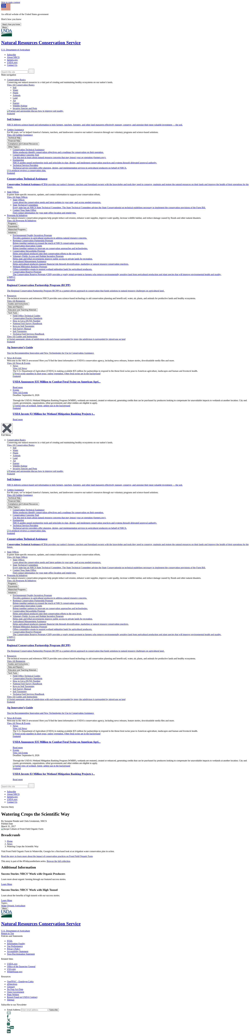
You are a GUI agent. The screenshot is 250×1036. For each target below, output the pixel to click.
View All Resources (16, 301)
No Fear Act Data (15, 989)
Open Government (15, 992)
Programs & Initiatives (17, 215)
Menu (4, 27)
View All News (20, 368)
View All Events (20, 392)
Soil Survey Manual (22, 328)
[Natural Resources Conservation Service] (125, 33)
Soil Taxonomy (20, 331)
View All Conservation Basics (20, 85)
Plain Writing (13, 994)
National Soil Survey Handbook (27, 323)
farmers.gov (12, 60)
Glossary (11, 986)
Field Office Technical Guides (26, 315)
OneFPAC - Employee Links (20, 981)
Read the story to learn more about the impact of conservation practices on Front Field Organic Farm (47, 856)
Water (4, 905)
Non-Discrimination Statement (21, 954)
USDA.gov (12, 62)
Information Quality (16, 943)
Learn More (6, 884)
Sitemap (10, 1000)
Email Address (13, 1009)
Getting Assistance (15, 129)
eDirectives (12, 984)
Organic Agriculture (16, 905)
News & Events (14, 358)
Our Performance (15, 946)
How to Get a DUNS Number (26, 321)
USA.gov (11, 969)
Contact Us (12, 65)
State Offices (13, 192)
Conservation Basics (16, 79)
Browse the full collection (58, 861)
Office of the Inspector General (21, 966)
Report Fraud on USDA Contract (22, 997)
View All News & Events (18, 363)
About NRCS (13, 57)
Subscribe (11, 54)
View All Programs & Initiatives (21, 220)
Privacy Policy (13, 949)
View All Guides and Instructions (22, 336)
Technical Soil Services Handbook (28, 334)
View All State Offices (17, 197)
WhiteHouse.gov (14, 971)
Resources (11, 295)
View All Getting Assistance (20, 135)
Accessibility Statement (17, 951)
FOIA (9, 941)
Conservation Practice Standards (27, 318)
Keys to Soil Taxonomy (23, 326)
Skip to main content (10, 2)
